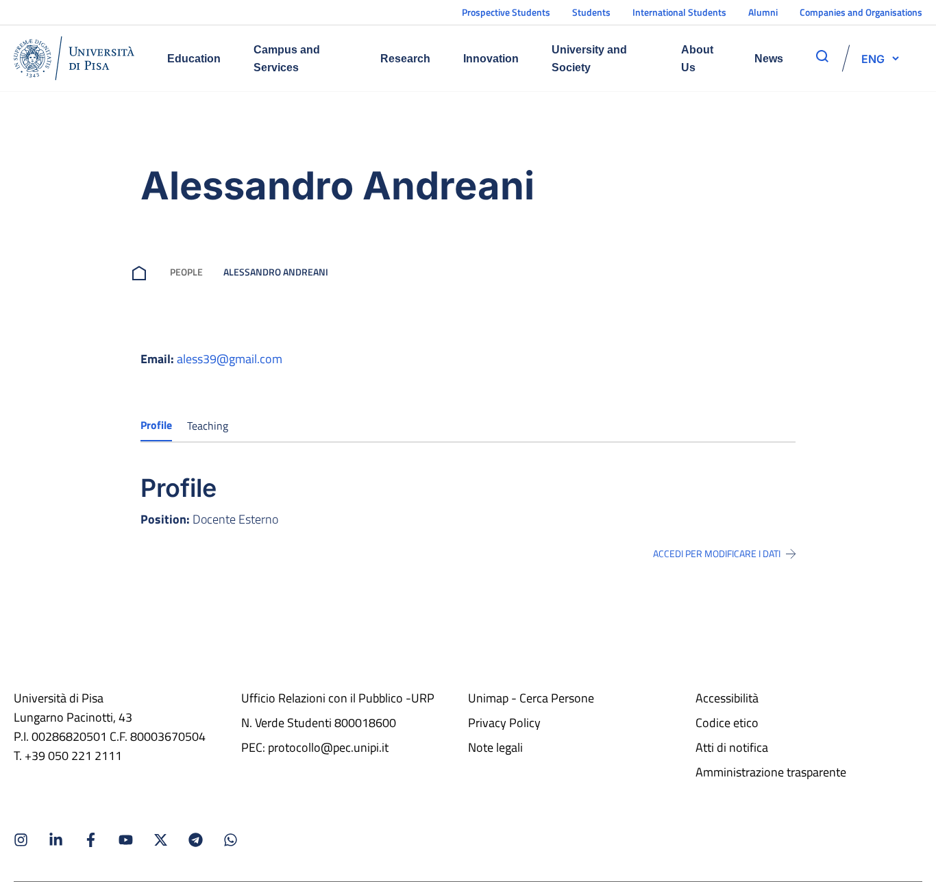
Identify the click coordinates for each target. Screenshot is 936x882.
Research (405, 58)
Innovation (491, 58)
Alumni (763, 12)
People (186, 272)
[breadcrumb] (141, 272)
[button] (873, 58)
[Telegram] (195, 840)
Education (194, 58)
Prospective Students (506, 12)
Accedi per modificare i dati (716, 553)
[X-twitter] (160, 840)
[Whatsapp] (230, 840)
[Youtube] (126, 840)
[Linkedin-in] (56, 840)
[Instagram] (21, 840)
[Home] (74, 58)
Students (591, 12)
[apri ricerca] (822, 56)
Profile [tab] (156, 425)
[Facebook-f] (91, 840)
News (768, 58)
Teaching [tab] (207, 425)
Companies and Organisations (861, 12)
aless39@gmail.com (229, 359)
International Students (679, 12)
